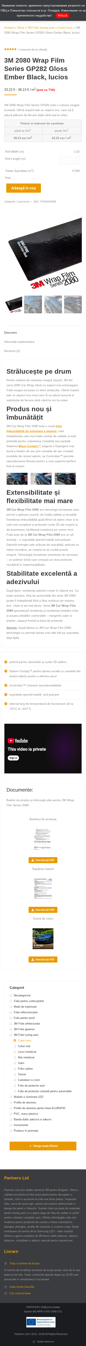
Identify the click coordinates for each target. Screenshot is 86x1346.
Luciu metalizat (27, 1051)
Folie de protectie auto (31, 1085)
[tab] (43, 330)
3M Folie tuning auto (41, 27)
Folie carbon (25, 1068)
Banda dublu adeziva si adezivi (32, 1119)
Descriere (10, 332)
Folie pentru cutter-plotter (29, 1001)
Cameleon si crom (29, 1080)
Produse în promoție (26, 1130)
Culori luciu (65, 27)
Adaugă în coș (23, 188)
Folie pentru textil (24, 1018)
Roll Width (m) (14, 151)
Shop (20, 27)
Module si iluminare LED (28, 1096)
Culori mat (24, 1046)
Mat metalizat (26, 1057)
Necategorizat (22, 995)
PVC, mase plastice (26, 1113)
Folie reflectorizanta (26, 1012)
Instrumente (21, 1125)
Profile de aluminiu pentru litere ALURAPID (39, 1108)
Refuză (62, 15)
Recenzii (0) (12, 351)
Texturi (22, 1074)
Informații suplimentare (19, 341)
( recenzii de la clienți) (32, 49)
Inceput (9, 27)
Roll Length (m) (15, 158)
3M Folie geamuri (24, 1029)
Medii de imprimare (25, 1006)
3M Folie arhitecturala (27, 1023)
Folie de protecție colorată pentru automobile (45, 1091)
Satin (21, 1063)
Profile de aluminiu (25, 1102)
